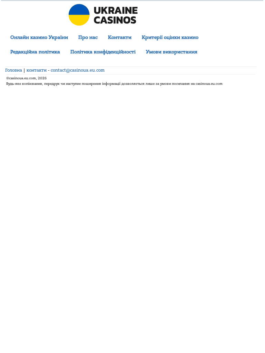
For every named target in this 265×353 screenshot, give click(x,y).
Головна (13, 70)
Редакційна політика (35, 52)
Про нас (88, 37)
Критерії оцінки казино (170, 37)
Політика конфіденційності (103, 52)
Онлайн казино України (39, 37)
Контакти (119, 37)
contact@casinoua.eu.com (78, 70)
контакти (37, 70)
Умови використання (171, 52)
